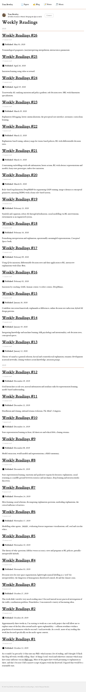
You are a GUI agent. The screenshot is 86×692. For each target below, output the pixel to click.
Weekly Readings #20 (19, 174)
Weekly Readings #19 (19, 199)
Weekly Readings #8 (18, 460)
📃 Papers (25, 4)
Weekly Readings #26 (19, 35)
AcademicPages (30, 687)
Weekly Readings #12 (19, 372)
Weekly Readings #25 (19, 56)
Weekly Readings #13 (19, 341)
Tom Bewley (7, 4)
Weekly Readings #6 (18, 511)
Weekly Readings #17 (19, 247)
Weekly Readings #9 (18, 438)
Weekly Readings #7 (18, 487)
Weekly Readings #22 (19, 126)
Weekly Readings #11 (19, 396)
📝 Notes (48, 4)
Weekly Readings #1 (18, 639)
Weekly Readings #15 (19, 293)
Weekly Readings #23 (19, 102)
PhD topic (29, 659)
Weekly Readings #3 (18, 584)
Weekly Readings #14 (19, 317)
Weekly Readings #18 (19, 223)
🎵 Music (60, 4)
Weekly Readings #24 (19, 77)
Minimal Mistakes (44, 687)
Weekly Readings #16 (19, 272)
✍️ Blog (36, 4)
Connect (49, 15)
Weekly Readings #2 (18, 608)
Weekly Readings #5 (18, 535)
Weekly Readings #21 (19, 150)
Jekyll (22, 687)
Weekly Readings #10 (19, 417)
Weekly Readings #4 (18, 560)
